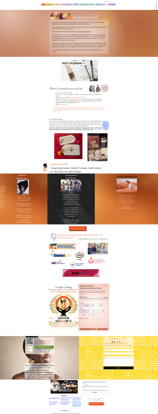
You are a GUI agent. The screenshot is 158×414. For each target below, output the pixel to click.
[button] (77, 228)
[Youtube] (112, 342)
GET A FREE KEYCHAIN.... (56, 119)
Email (84, 387)
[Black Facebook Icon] (117, 342)
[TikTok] (115, 342)
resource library (64, 94)
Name (84, 383)
